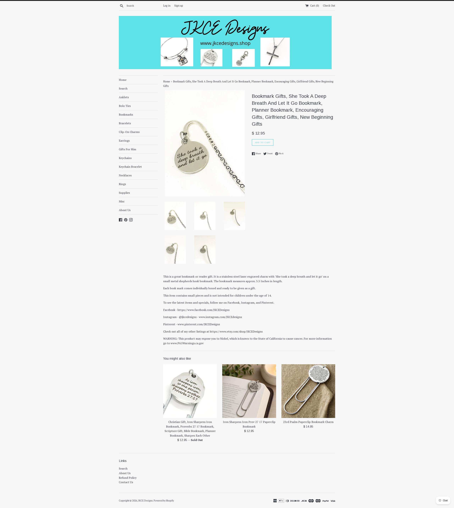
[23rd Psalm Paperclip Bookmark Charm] (308, 391)
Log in (166, 5)
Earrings (124, 141)
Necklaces (125, 175)
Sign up (178, 5)
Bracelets (125, 123)
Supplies (124, 193)
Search (123, 88)
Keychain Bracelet (130, 167)
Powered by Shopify (164, 500)
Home (122, 80)
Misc (122, 201)
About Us (125, 210)
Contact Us (126, 482)
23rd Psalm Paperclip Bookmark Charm (308, 422)
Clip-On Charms (129, 132)
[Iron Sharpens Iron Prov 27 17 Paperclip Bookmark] (249, 391)
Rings (122, 184)
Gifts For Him (127, 149)
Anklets (124, 97)
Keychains (125, 158)
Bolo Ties (125, 106)
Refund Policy (128, 478)
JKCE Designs (145, 500)
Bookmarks (126, 114)
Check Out (329, 5)
